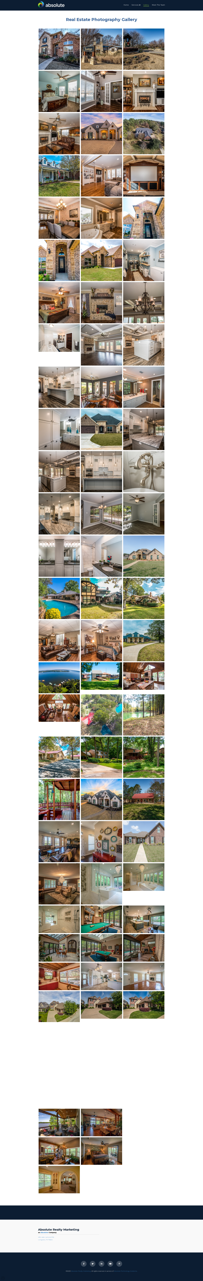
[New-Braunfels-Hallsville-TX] (59, 841)
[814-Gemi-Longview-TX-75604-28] (143, 302)
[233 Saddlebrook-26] (59, 513)
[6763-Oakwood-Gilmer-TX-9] (143, 260)
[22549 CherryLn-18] (143, 676)
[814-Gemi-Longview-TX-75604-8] (101, 260)
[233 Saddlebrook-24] (101, 471)
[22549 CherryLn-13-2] (59, 338)
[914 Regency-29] (101, 598)
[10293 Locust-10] (143, 715)
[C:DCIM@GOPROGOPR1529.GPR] (101, 799)
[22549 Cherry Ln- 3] (59, 677)
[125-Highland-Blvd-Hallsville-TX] (143, 556)
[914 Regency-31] (143, 598)
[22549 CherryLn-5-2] (101, 676)
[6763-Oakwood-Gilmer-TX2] (59, 302)
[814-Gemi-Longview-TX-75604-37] (101, 345)
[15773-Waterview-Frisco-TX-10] (59, 49)
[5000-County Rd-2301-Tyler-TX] (59, 976)
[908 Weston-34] (59, 556)
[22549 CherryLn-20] (59, 708)
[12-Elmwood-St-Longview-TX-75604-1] (101, 757)
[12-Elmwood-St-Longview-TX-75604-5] (101, 387)
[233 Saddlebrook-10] (59, 471)
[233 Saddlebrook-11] (59, 387)
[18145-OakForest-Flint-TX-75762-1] (59, 218)
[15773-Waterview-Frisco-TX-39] (101, 49)
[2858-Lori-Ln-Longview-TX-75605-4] (59, 429)
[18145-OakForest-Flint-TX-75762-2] (143, 133)
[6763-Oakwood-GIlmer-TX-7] (101, 302)
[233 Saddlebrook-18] (143, 471)
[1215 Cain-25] (59, 640)
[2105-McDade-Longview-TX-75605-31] (101, 218)
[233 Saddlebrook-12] (143, 345)
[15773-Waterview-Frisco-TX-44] (143, 49)
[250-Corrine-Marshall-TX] (143, 799)
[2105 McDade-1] (143, 640)
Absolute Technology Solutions (125, 1271)
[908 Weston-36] (59, 598)
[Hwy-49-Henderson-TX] (143, 1151)
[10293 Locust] (101, 715)
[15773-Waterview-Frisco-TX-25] (59, 91)
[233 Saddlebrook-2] (101, 429)
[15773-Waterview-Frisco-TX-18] (101, 91)
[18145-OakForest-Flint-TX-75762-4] (143, 176)
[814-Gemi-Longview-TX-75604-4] (59, 260)
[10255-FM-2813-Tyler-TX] (143, 976)
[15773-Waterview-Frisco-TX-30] (59, 133)
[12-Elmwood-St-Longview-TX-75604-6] (143, 387)
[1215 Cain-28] (101, 640)
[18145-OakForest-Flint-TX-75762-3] (101, 176)
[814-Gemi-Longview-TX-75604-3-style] (143, 218)
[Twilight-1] (101, 133)
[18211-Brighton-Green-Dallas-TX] (59, 1006)
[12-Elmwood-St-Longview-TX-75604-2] (143, 757)
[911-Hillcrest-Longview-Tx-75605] (59, 883)
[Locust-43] (59, 757)
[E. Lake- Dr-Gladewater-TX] (143, 1065)
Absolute (44, 1232)
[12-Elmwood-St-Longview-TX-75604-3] (59, 799)
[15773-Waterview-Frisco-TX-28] (143, 91)
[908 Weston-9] (101, 513)
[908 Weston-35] (101, 556)
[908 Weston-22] (143, 513)
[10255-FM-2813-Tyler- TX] (101, 976)
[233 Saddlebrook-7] (143, 429)
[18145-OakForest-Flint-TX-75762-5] (59, 176)
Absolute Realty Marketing (81, 1271)
